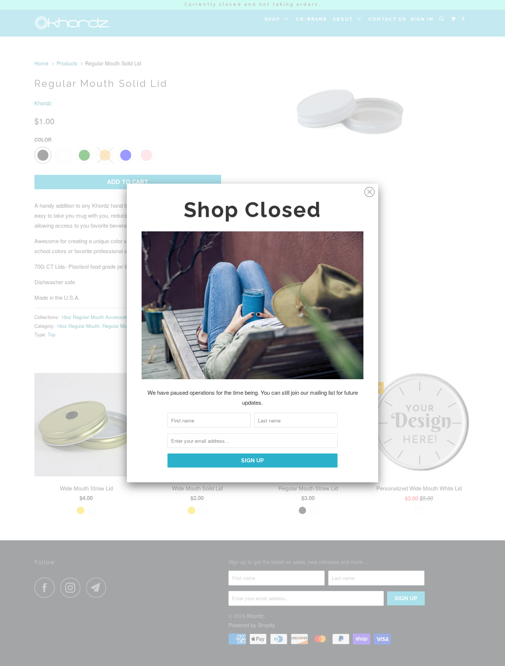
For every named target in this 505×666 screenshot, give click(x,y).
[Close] (369, 190)
